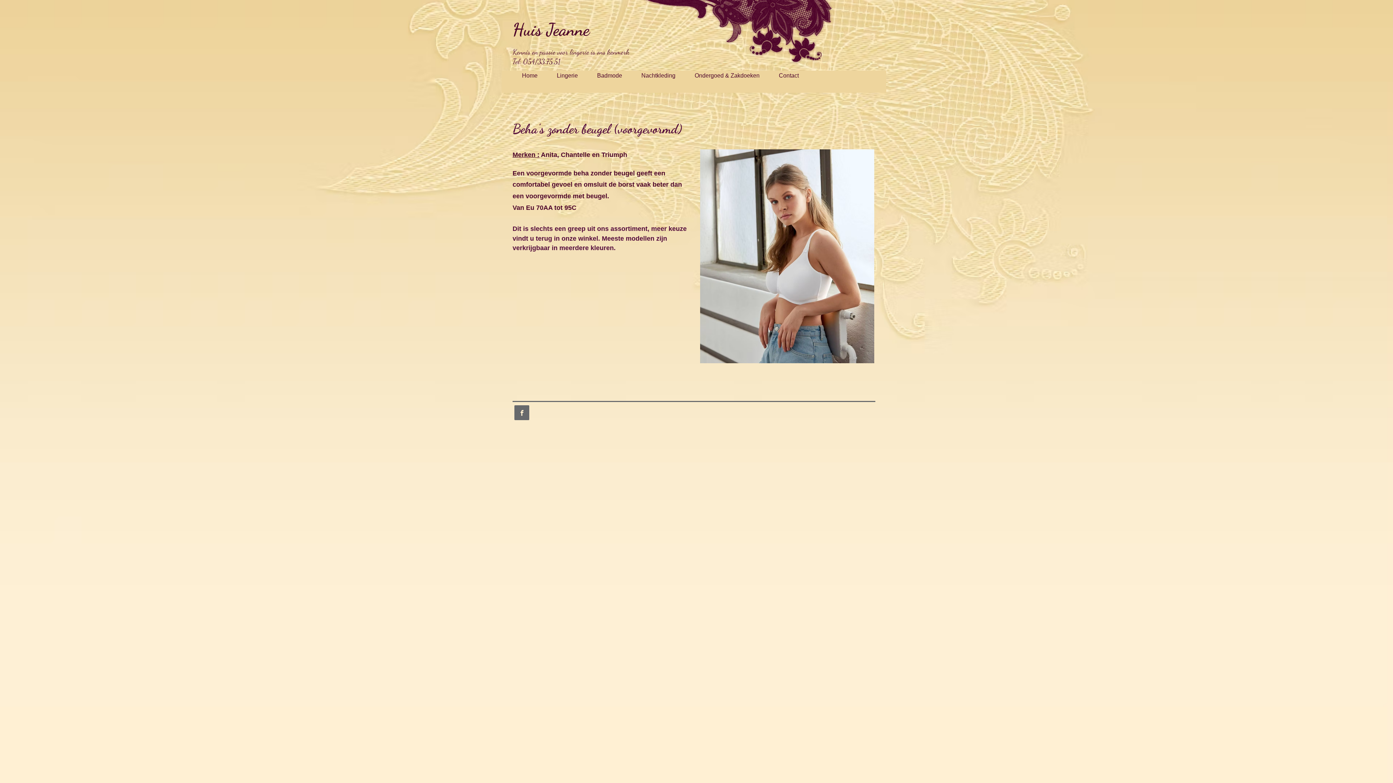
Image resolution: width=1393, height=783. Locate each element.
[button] (787, 256)
